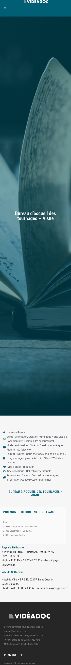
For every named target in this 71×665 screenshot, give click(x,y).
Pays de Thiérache (13, 547)
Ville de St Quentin (12, 572)
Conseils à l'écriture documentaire (19, 663)
